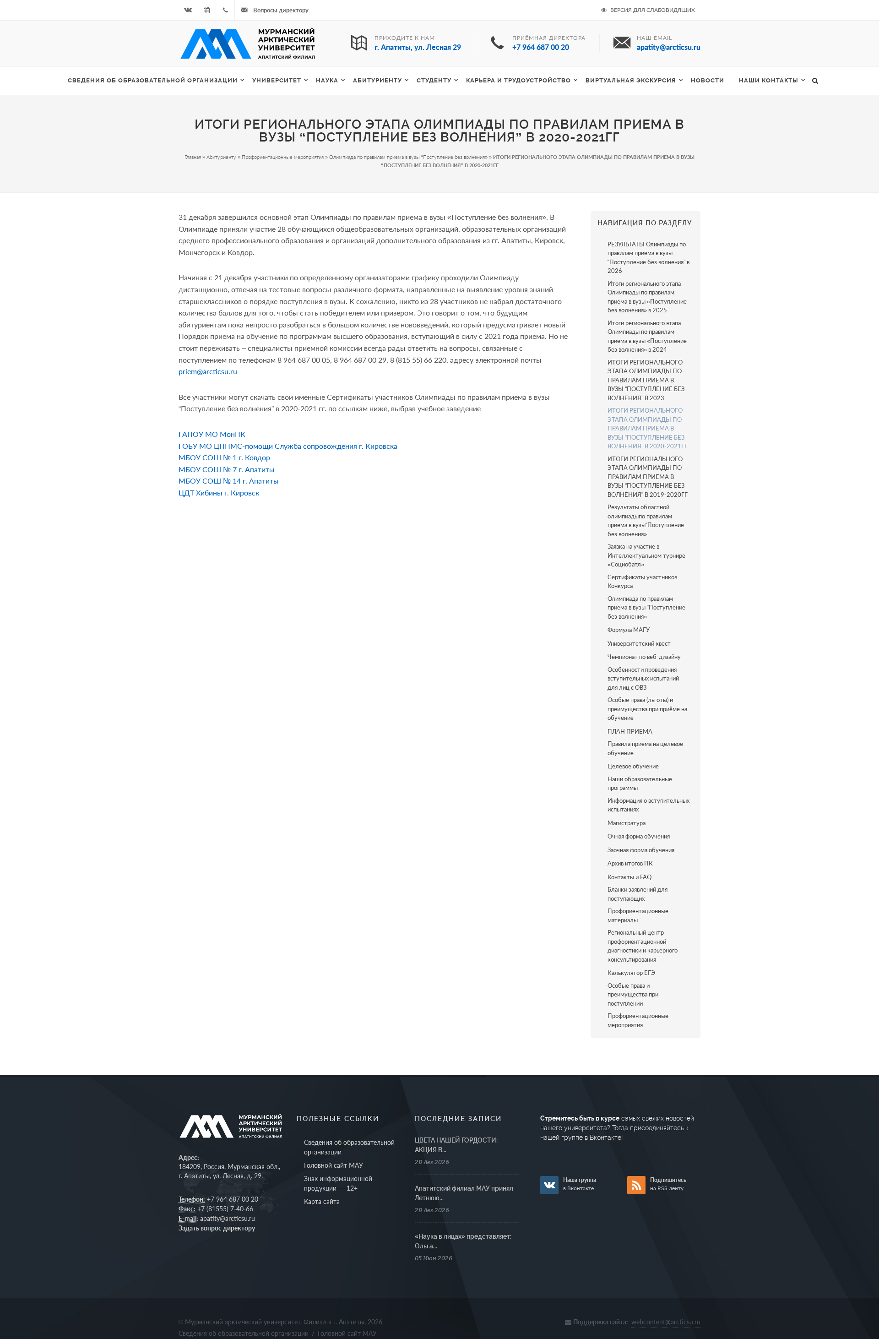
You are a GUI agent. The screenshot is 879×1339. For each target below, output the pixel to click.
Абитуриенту (377, 80)
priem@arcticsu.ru (208, 371)
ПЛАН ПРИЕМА (630, 731)
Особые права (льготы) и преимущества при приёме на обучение (647, 708)
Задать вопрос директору (217, 1228)
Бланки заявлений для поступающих (637, 894)
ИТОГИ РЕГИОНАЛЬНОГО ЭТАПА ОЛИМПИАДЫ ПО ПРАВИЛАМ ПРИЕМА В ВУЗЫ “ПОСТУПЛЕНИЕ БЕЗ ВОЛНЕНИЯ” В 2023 (646, 380)
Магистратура (627, 823)
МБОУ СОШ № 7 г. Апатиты (227, 469)
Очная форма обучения (639, 836)
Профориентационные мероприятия (283, 157)
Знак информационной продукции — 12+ (338, 1183)
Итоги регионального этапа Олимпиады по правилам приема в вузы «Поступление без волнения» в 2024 (647, 336)
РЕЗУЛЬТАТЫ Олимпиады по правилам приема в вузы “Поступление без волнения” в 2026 (648, 257)
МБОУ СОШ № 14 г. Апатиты (229, 480)
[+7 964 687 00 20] (225, 10)
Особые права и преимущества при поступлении (633, 994)
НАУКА (327, 80)
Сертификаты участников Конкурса (642, 581)
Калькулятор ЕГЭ (631, 972)
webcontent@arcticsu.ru (665, 1322)
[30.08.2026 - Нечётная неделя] (206, 10)
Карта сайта (322, 1201)
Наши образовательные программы (640, 783)
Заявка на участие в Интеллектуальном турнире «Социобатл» (646, 555)
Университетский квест (639, 643)
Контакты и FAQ (629, 877)
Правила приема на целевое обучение (645, 748)
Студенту (434, 80)
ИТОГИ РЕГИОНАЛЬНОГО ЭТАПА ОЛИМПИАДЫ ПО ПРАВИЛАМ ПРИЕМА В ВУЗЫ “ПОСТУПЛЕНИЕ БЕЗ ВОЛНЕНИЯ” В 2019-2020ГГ (648, 476)
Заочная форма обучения (641, 850)
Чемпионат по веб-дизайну (644, 656)
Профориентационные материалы (638, 915)
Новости (707, 80)
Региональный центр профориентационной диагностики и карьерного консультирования (643, 946)
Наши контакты (768, 80)
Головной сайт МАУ (333, 1165)
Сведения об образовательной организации (153, 80)
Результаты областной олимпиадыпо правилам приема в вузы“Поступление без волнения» (646, 520)
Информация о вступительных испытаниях (648, 805)
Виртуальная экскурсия (631, 80)
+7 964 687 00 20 (232, 1199)
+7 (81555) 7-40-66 (225, 1209)
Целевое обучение (633, 766)
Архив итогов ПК (630, 863)
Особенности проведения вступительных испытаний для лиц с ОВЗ (643, 678)
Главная (192, 157)
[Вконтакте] (188, 10)
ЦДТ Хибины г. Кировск (219, 492)
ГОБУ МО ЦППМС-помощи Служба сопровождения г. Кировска (288, 445)
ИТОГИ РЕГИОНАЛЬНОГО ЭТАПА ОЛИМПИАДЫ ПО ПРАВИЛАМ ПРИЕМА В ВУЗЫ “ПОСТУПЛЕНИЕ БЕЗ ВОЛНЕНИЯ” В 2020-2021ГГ (648, 428)
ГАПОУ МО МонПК (212, 434)
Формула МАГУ (629, 629)
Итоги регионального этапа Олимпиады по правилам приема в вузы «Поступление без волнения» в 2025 (647, 297)
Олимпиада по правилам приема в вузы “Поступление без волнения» (408, 157)
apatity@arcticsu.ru (227, 1218)
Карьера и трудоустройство (518, 80)
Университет (276, 80)
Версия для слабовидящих (652, 9)
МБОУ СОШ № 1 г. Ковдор (224, 457)
